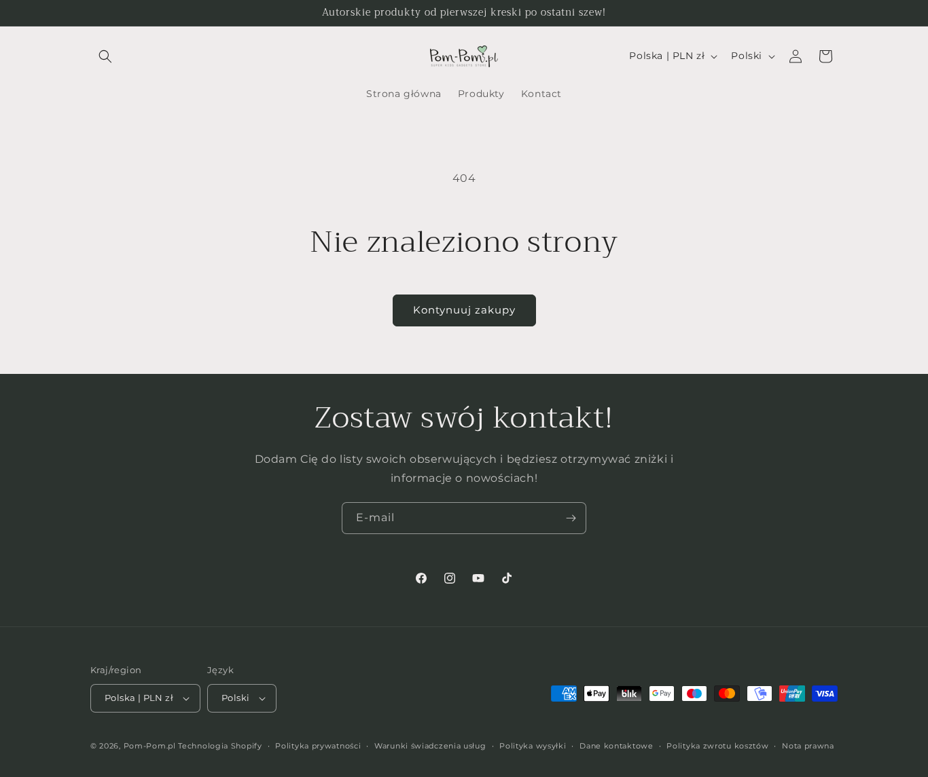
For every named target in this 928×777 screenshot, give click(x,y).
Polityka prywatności (318, 746)
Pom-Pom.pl (150, 746)
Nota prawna (808, 746)
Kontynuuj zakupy (464, 309)
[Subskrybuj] (571, 518)
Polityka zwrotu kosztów (717, 746)
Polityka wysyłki (532, 746)
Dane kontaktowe (616, 746)
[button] (105, 56)
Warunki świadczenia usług (430, 746)
